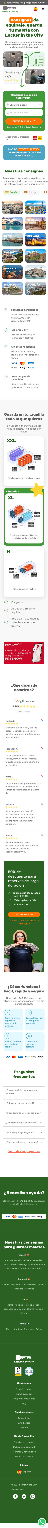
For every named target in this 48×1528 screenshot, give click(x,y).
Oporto (32, 1284)
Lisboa (5, 1284)
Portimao (29, 1288)
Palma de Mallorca (22, 1268)
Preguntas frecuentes (24, 1398)
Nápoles (19, 1305)
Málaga (23, 1264)
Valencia (29, 1260)
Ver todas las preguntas (24, 1151)
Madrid (8, 1260)
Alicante (41, 1264)
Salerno (30, 1309)
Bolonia (39, 1309)
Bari (37, 1305)
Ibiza (9, 1268)
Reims (39, 1329)
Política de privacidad (24, 1447)
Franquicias (24, 1418)
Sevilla (38, 1260)
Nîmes (9, 1329)
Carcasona (28, 1329)
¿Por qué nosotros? (24, 1389)
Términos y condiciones (24, 1452)
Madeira (19, 1288)
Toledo (32, 1264)
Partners (24, 1427)
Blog (24, 1403)
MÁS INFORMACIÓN (24, 914)
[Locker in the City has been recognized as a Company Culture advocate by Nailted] (27, 1375)
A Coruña (37, 1268)
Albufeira (15, 1284)
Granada (14, 1264)
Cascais (42, 1284)
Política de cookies (24, 1456)
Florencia (29, 1305)
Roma (10, 1305)
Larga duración (24, 1394)
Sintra (25, 1284)
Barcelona (18, 1260)
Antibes (18, 1329)
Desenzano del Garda (14, 1309)
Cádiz (5, 1264)
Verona (24, 1313)
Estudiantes (24, 1423)
